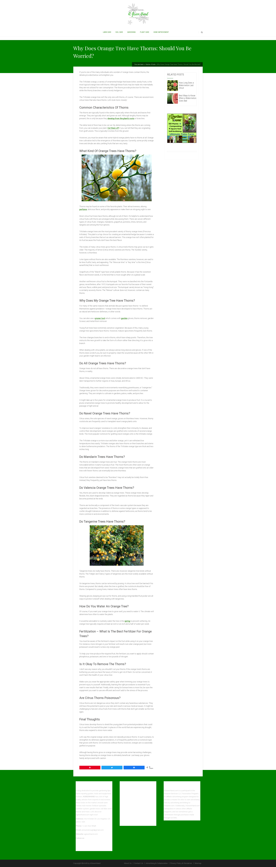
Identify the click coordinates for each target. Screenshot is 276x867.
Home (147, 64)
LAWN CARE (107, 32)
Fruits (153, 64)
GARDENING (131, 32)
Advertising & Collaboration (157, 863)
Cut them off (113, 128)
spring (127, 621)
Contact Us (138, 863)
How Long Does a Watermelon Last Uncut (186, 85)
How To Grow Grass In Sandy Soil (133, 823)
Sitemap (198, 863)
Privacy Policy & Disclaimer (181, 863)
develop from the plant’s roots (120, 118)
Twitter (79, 845)
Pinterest (79, 848)
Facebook (80, 842)
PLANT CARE (144, 32)
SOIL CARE (119, 32)
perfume (83, 209)
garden (124, 318)
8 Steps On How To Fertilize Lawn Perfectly (137, 819)
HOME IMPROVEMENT (161, 32)
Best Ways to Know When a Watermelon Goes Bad (187, 98)
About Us (128, 863)
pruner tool (100, 318)
